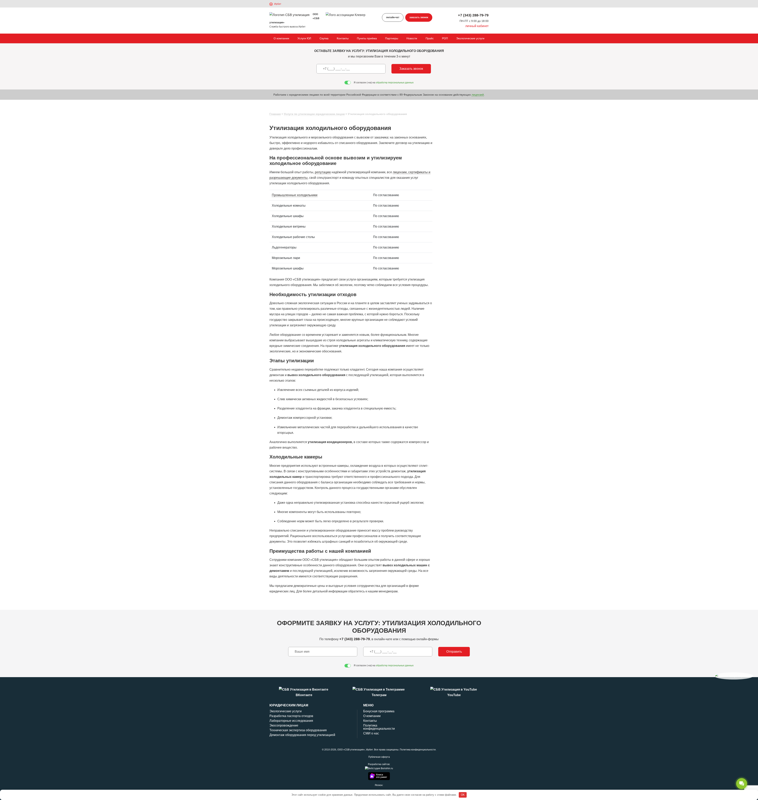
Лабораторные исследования (291, 720)
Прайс (430, 38)
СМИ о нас (371, 733)
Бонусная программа (378, 711)
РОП (445, 38)
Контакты (343, 38)
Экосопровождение (283, 725)
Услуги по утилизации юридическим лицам (314, 114)
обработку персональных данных (395, 82)
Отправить (454, 651)
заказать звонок (418, 17)
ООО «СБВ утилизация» (351, 749)
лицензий (478, 94)
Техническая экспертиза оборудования (298, 730)
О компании (281, 38)
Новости (411, 38)
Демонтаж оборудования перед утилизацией (302, 735)
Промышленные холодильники (294, 195)
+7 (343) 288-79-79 (473, 15)
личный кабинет (477, 26)
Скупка (324, 38)
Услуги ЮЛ (304, 38)
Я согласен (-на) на (384, 82)
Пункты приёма (367, 38)
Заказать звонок (411, 68)
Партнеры (391, 38)
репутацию (323, 172)
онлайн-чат (392, 17)
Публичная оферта (379, 757)
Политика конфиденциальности (379, 727)
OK (463, 794)
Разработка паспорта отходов (291, 716)
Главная (275, 114)
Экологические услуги (470, 38)
